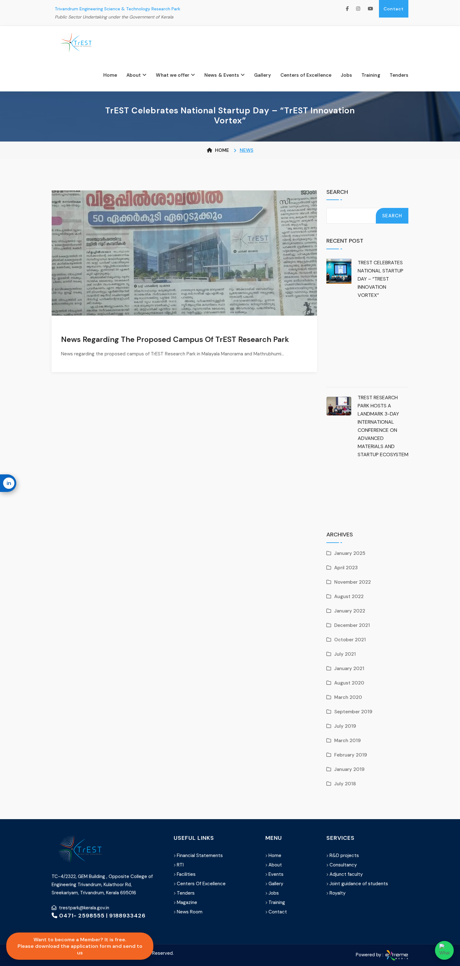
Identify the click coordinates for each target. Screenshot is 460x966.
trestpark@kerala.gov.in (84, 908)
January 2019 (349, 769)
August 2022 (349, 596)
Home (110, 75)
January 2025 (349, 553)
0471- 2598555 (81, 915)
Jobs (346, 75)
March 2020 (348, 697)
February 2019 (350, 755)
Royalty (337, 893)
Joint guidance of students (359, 884)
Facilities (186, 874)
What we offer (172, 75)
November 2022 (352, 582)
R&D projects (344, 855)
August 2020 (349, 683)
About (133, 75)
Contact (394, 9)
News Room (189, 912)
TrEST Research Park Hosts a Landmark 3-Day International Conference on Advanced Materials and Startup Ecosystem (383, 426)
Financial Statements (200, 855)
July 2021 (345, 654)
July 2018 (345, 784)
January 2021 (349, 668)
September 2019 (353, 712)
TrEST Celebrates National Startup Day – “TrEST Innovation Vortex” (380, 278)
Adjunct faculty (346, 874)
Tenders (399, 75)
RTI (180, 865)
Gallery (262, 75)
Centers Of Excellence (201, 884)
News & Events (221, 75)
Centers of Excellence (305, 75)
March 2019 (347, 740)
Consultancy (343, 865)
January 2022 (349, 611)
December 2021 (352, 625)
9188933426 (127, 915)
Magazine (187, 902)
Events (276, 874)
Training (370, 75)
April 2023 (346, 568)
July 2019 (345, 726)
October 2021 (350, 640)
